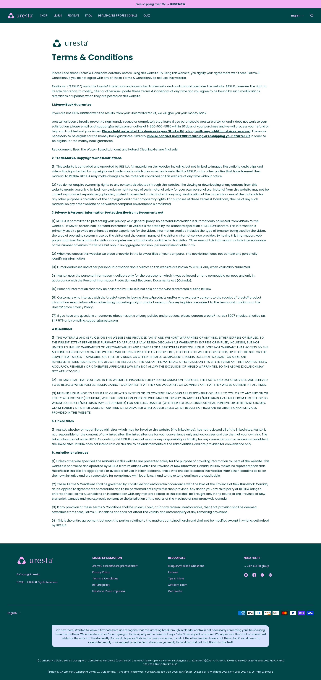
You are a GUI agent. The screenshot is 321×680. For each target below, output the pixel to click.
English (12, 613)
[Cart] (311, 16)
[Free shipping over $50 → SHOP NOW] (160, 4)
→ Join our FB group (256, 566)
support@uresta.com (113, 126)
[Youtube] (262, 575)
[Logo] (20, 15)
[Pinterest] (270, 575)
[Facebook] (254, 575)
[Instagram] (246, 575)
